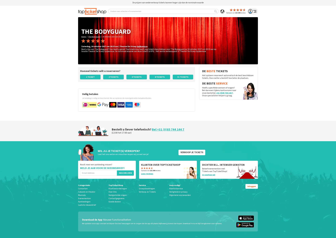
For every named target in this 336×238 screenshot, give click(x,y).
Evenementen (84, 198)
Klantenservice (176, 188)
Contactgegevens (116, 198)
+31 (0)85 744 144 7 (224, 93)
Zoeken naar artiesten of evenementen (125, 11)
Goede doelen (115, 201)
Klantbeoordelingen (118, 188)
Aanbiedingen (84, 201)
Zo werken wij (208, 175)
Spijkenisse (142, 46)
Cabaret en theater (86, 191)
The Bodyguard (94, 36)
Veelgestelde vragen (118, 195)
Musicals (82, 195)
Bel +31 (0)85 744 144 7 (168, 129)
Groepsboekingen (147, 188)
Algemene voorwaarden (180, 195)
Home (83, 36)
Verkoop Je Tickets (147, 191)
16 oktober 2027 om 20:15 (112, 36)
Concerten (83, 188)
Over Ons (113, 191)
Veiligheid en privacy (178, 191)
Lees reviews (147, 174)
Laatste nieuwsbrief (87, 205)
